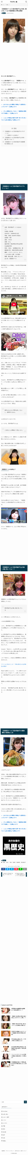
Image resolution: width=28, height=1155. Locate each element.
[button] (3, 869)
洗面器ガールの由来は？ (13, 135)
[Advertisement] (14, 59)
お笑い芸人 (5, 1114)
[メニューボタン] (2, 2)
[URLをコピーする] (25, 869)
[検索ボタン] (26, 2)
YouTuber (5, 1111)
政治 (4, 1129)
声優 (4, 1126)
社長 (4, 1138)
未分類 (4, 1132)
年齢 (11, 862)
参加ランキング (23, 1150)
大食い (7, 862)
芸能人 (4, 13)
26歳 (4, 862)
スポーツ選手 (6, 1117)
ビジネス (5, 1123)
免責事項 (3, 1150)
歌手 (4, 1135)
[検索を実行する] (25, 1102)
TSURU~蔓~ (14, 2)
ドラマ (4, 1120)
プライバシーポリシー (10, 1150)
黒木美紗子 (23, 862)
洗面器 (14, 862)
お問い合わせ (17, 1150)
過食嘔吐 (18, 862)
